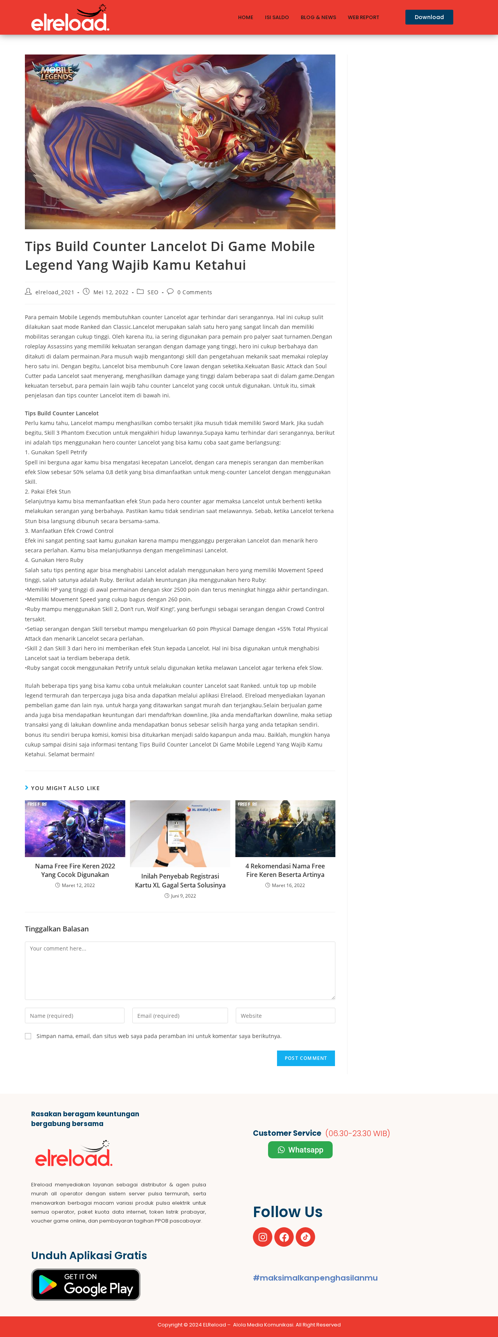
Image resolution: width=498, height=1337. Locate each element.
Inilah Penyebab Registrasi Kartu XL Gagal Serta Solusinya (180, 880)
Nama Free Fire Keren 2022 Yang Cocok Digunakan (75, 870)
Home (245, 17)
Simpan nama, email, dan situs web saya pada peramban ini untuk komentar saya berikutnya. (159, 1036)
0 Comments (194, 292)
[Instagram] (262, 1237)
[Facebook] (284, 1237)
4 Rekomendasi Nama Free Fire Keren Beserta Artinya (285, 870)
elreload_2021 (55, 292)
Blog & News (318, 17)
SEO (153, 292)
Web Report (363, 17)
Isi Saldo (277, 17)
